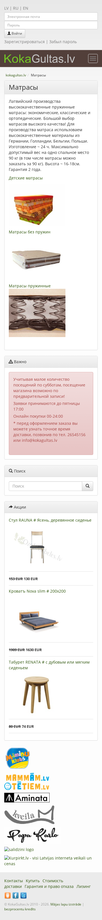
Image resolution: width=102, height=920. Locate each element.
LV (6, 8)
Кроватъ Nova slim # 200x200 (37, 591)
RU (15, 8)
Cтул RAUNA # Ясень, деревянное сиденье (50, 520)
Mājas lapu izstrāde (65, 904)
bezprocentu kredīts (20, 909)
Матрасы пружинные (30, 285)
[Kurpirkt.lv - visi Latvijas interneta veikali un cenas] (51, 860)
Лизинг (83, 886)
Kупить (33, 880)
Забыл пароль (63, 41)
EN (25, 8)
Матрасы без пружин (29, 232)
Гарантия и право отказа (49, 886)
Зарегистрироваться (24, 41)
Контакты (13, 880)
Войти (16, 33)
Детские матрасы (26, 178)
